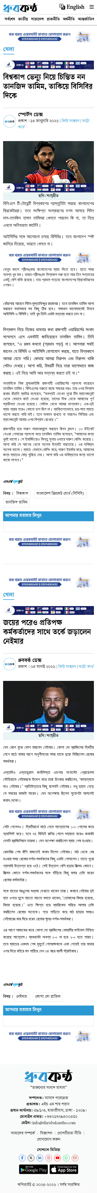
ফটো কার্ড (86, 667)
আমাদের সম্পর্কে (23, 1133)
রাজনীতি (53, 19)
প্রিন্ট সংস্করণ (71, 121)
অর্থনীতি (69, 19)
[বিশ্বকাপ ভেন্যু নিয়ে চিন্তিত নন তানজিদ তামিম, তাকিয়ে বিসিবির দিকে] (48, 167)
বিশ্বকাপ (22, 494)
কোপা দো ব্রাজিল (48, 997)
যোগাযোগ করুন (48, 1140)
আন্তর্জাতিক (86, 19)
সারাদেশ (37, 19)
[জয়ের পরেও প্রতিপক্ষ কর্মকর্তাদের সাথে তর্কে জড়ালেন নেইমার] (48, 706)
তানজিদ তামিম (16, 502)
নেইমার (21, 997)
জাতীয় (23, 19)
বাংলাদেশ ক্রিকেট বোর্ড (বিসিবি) (60, 494)
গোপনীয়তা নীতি (69, 1133)
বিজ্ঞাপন (46, 1133)
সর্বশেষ (10, 19)
